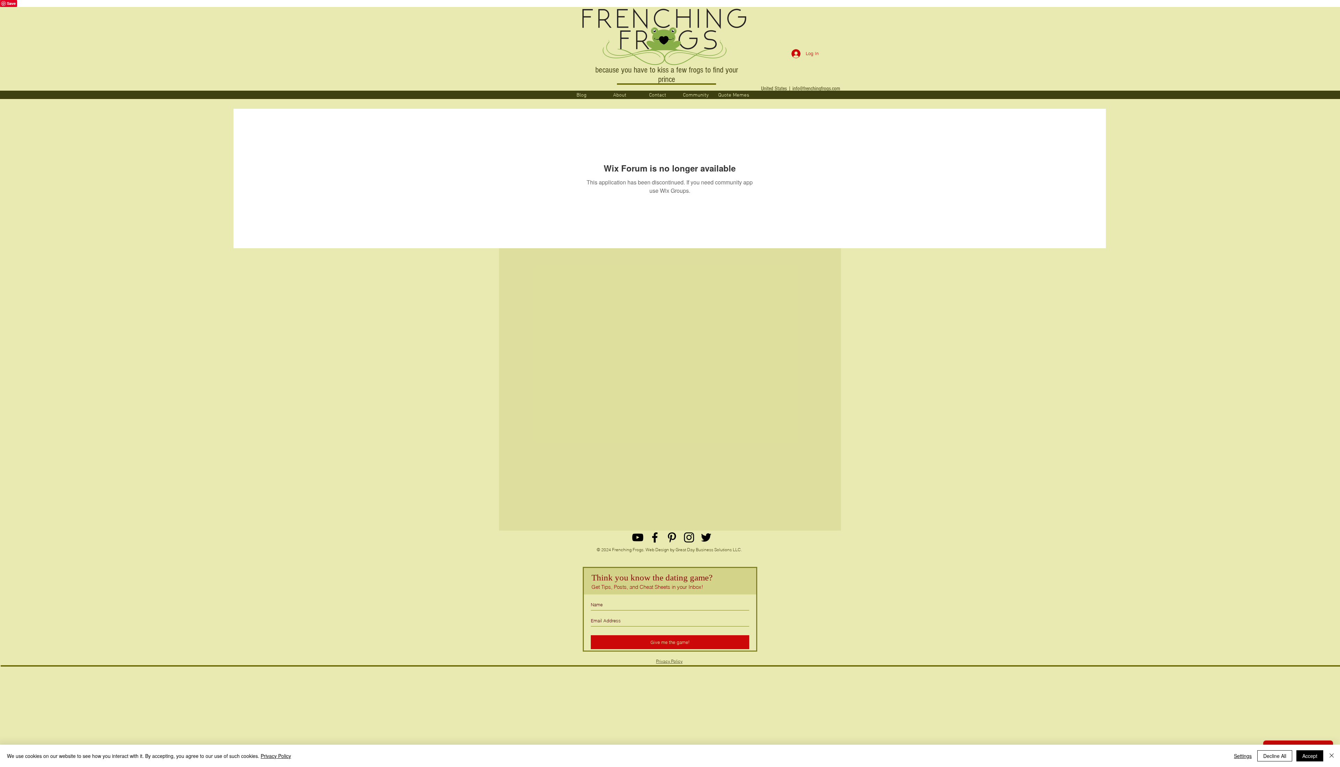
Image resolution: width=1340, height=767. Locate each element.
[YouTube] (638, 537)
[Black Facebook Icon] (655, 537)
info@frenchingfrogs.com (816, 88)
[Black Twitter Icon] (706, 537)
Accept (1309, 755)
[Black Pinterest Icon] (672, 537)
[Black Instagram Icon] (689, 537)
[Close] (1331, 755)
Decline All (1274, 755)
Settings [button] (1243, 755)
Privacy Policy (669, 661)
